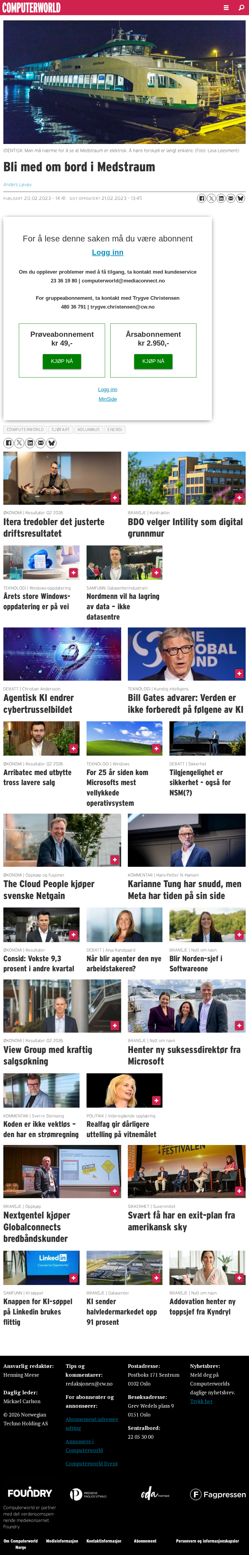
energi (114, 429)
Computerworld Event (92, 1463)
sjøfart (61, 429)
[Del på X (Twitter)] (211, 198)
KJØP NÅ (62, 361)
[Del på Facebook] (201, 198)
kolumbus (89, 429)
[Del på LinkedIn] (221, 198)
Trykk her (201, 1401)
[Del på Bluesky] (240, 198)
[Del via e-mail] (230, 198)
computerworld (25, 429)
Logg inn (108, 252)
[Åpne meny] (226, 7)
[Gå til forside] (106, 7)
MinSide (108, 399)
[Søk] (241, 7)
